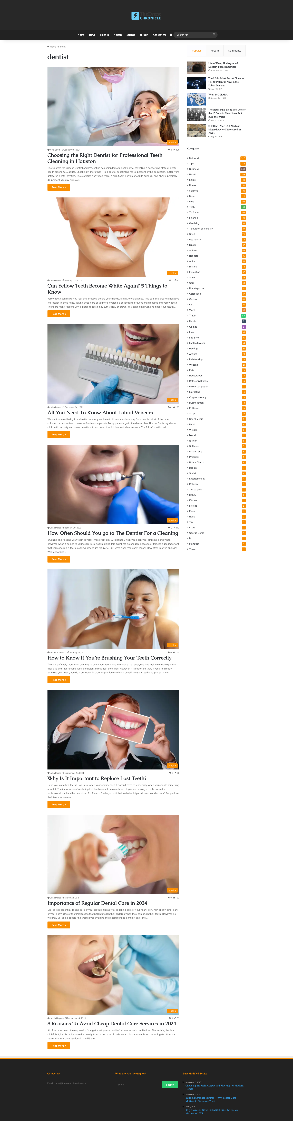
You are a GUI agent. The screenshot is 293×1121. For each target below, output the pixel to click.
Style (192, 277)
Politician (194, 408)
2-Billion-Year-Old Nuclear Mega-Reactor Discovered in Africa (224, 129)
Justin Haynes (57, 1018)
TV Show (194, 212)
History (144, 34)
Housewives (195, 375)
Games (193, 326)
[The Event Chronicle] (146, 16)
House (192, 185)
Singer (192, 245)
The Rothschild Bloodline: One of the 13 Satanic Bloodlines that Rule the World (227, 113)
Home (81, 34)
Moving (193, 505)
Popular (196, 50)
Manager (194, 543)
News (92, 34)
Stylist (192, 473)
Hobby (192, 495)
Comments (234, 50)
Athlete (193, 354)
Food (191, 424)
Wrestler (193, 429)
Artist (192, 413)
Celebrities (195, 293)
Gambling (194, 223)
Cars (191, 283)
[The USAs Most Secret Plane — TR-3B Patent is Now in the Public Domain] (196, 83)
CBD (191, 304)
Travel (192, 315)
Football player (197, 343)
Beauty (193, 467)
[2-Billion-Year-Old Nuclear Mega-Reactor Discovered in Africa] (196, 130)
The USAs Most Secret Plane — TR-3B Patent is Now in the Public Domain (226, 82)
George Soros (196, 533)
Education (194, 272)
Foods (192, 321)
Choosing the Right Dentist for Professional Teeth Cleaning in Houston (104, 158)
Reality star (195, 239)
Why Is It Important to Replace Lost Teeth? (96, 778)
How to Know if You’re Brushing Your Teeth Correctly (109, 657)
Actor (192, 261)
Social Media (196, 419)
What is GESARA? (218, 94)
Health (118, 34)
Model (192, 435)
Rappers (193, 255)
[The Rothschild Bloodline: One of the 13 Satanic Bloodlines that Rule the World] (196, 114)
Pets (191, 370)
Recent (214, 50)
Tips (191, 163)
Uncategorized (197, 288)
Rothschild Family (198, 381)
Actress (193, 250)
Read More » (59, 187)
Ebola (192, 527)
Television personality (201, 228)
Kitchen (193, 500)
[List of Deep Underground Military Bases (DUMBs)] (196, 68)
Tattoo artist (196, 489)
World (192, 310)
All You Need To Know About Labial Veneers (100, 412)
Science (130, 34)
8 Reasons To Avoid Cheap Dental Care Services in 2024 (111, 1023)
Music (192, 179)
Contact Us (159, 34)
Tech (192, 207)
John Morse (55, 280)
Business (194, 169)
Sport (192, 234)
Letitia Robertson (58, 652)
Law (191, 332)
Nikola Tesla (195, 451)
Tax (191, 522)
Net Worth (194, 158)
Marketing (194, 392)
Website (193, 364)
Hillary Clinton (196, 462)
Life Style (194, 337)
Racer (192, 511)
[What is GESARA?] (196, 99)
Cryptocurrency (198, 397)
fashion (193, 440)
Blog (191, 201)
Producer (194, 457)
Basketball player (198, 386)
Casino (193, 299)
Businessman (196, 402)
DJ (190, 538)
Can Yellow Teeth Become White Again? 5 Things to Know (107, 288)
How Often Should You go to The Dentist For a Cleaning (112, 533)
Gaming (193, 348)
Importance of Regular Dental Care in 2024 (97, 903)
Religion (193, 484)
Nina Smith (55, 149)
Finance (104, 34)
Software (194, 446)
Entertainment (197, 478)
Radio (192, 516)
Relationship (195, 359)
